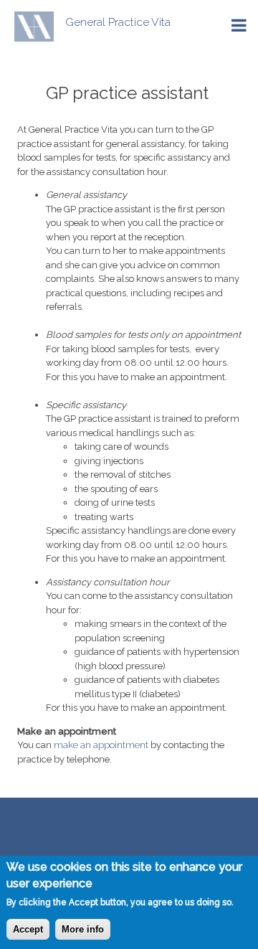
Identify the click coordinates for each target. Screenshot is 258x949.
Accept (28, 929)
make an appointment (101, 745)
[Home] (27, 26)
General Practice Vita (118, 22)
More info (83, 929)
